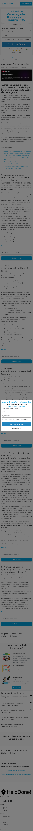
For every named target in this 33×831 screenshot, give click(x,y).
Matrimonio (7, 415)
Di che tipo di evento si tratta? (10, 408)
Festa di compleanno (10, 412)
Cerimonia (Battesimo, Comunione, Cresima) (16, 419)
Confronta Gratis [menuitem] (16, 424)
